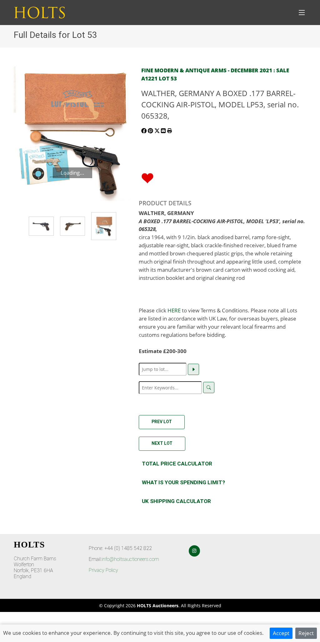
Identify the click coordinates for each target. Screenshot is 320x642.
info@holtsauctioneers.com (130, 559)
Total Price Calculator (177, 463)
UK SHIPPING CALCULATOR (176, 501)
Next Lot (162, 443)
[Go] (193, 369)
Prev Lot (162, 421)
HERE (174, 310)
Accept (281, 633)
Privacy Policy (103, 570)
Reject (306, 633)
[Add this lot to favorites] (147, 177)
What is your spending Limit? (183, 482)
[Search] (208, 387)
